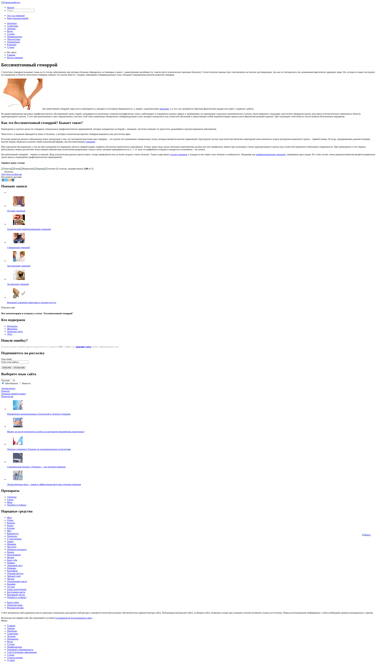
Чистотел (11, 547)
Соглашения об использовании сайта (73, 618)
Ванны (10, 552)
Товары (11, 628)
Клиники (11, 44)
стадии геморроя (178, 154)
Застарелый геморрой (18, 284)
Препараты (12, 639)
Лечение (11, 28)
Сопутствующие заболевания (22, 652)
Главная (11, 55)
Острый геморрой (16, 211)
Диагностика (13, 39)
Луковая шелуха (15, 573)
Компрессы (12, 533)
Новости (26, 383)
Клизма (11, 528)
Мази (9, 502)
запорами (164, 109)
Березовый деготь (16, 594)
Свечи (10, 499)
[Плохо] (15, 168)
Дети (9, 334)
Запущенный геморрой (18, 266)
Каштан (11, 523)
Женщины (12, 329)
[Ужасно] (6, 168)
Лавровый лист (15, 565)
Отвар (10, 520)
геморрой (90, 141)
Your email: (6, 359)
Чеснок (10, 578)
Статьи (10, 47)
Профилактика (14, 36)
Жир (9, 517)
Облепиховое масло (17, 581)
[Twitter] (6, 180)
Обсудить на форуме (11, 174)
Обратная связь (14, 605)
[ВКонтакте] (3, 180)
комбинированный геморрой (270, 154)
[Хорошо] (39, 168)
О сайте (11, 660)
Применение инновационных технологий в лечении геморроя (38, 414)
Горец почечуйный (16, 589)
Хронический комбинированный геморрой (29, 229)
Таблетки (12, 497)
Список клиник (15, 657)
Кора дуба (12, 560)
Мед (9, 531)
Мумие (10, 557)
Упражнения (13, 42)
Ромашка (11, 568)
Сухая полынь (14, 539)
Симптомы (12, 26)
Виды (10, 31)
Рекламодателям (15, 607)
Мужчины (12, 326)
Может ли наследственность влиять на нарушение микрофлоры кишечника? (45, 431)
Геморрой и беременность (20, 649)
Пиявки (11, 563)
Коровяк (11, 584)
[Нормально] (27, 168)
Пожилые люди (15, 331)
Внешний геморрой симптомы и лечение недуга (31, 302)
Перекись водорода (17, 549)
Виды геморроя (15, 57)
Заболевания (11, 383)
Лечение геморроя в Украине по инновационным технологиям (39, 449)
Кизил (10, 525)
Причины (12, 23)
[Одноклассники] (9, 180)
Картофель (12, 571)
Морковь (11, 544)
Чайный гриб (14, 576)
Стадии (11, 34)
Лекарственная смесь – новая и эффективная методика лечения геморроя (44, 484)
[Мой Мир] (13, 180)
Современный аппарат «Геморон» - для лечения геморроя (36, 467)
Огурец (11, 586)
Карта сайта (13, 602)
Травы (10, 541)
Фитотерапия (14, 555)
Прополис (12, 536)
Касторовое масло (16, 592)
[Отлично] (50, 168)
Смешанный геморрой (18, 247)
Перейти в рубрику (17, 505)
